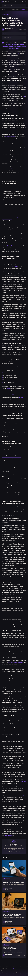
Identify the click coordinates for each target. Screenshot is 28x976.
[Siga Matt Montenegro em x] (14, 852)
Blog (2, 972)
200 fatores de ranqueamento (15, 662)
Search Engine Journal (11, 44)
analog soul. (8, 968)
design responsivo (10, 136)
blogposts (23, 781)
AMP (24, 96)
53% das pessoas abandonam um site (11, 457)
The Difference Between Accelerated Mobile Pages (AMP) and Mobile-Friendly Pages (14, 46)
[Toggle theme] (25, 2)
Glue (13, 394)
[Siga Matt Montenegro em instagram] (12, 852)
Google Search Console (9, 246)
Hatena (3, 399)
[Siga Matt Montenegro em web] (9, 852)
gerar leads (23, 795)
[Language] (23, 2)
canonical (4, 743)
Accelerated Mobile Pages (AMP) (10, 266)
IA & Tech (5, 14)
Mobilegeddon (12, 169)
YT (7, 974)
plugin (8, 388)
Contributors (7, 972)
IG (2, 974)
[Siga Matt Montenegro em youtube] (16, 852)
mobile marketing (9, 835)
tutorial (6, 360)
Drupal (21, 397)
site (19, 53)
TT (9, 974)
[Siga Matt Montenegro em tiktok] (19, 852)
